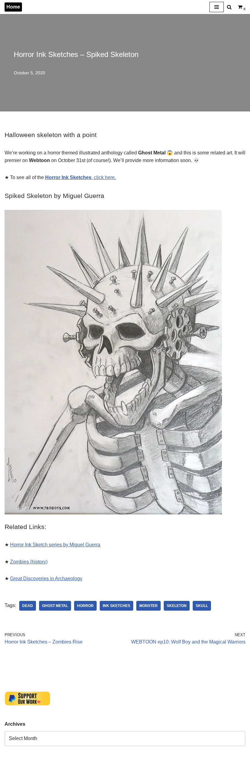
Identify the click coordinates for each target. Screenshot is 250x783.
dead (27, 606)
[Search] (229, 7)
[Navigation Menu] (216, 7)
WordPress (59, 776)
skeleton (177, 606)
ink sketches (116, 606)
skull (202, 606)
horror (85, 606)
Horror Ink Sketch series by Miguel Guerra (55, 544)
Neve (10, 776)
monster (148, 606)
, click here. (80, 177)
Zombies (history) (29, 561)
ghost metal (55, 606)
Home (13, 6)
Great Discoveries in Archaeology (46, 578)
